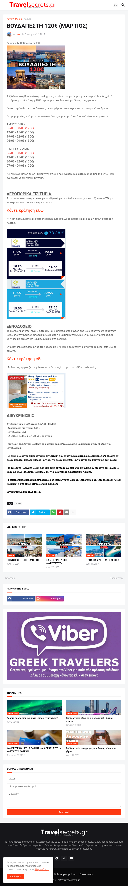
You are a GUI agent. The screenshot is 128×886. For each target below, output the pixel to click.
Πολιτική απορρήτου (65, 874)
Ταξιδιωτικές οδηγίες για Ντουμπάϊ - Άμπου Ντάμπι (89, 720)
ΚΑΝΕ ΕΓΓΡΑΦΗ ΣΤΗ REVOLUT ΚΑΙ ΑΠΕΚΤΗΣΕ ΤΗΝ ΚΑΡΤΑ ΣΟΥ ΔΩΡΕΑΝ (34, 750)
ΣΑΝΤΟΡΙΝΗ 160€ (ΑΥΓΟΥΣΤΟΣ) (56, 562)
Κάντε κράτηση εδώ (25, 359)
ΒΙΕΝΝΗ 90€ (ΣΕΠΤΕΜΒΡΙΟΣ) (23, 560)
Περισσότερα (42, 869)
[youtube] (71, 858)
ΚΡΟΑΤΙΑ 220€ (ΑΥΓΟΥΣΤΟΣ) (102, 560)
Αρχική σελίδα (14, 19)
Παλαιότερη (116, 578)
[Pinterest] (60, 512)
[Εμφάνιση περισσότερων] (73, 512)
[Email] (66, 512)
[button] (4, 5)
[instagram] (64, 858)
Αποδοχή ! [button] (15, 876)
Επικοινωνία (86, 874)
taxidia (28, 19)
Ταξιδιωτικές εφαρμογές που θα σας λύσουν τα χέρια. (91, 750)
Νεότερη (10, 578)
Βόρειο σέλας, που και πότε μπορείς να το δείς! (32, 718)
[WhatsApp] (53, 512)
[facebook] (57, 858)
